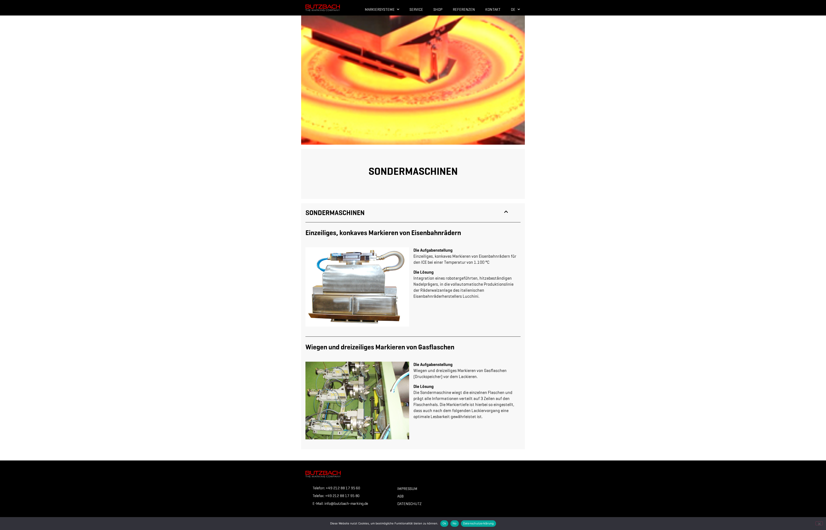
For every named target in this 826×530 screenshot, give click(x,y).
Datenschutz (409, 503)
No (455, 523)
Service (416, 9)
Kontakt (493, 9)
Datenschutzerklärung (478, 523)
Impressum (407, 488)
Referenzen (464, 9)
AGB (400, 496)
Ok (444, 523)
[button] (413, 212)
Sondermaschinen (335, 213)
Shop (437, 9)
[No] (819, 523)
